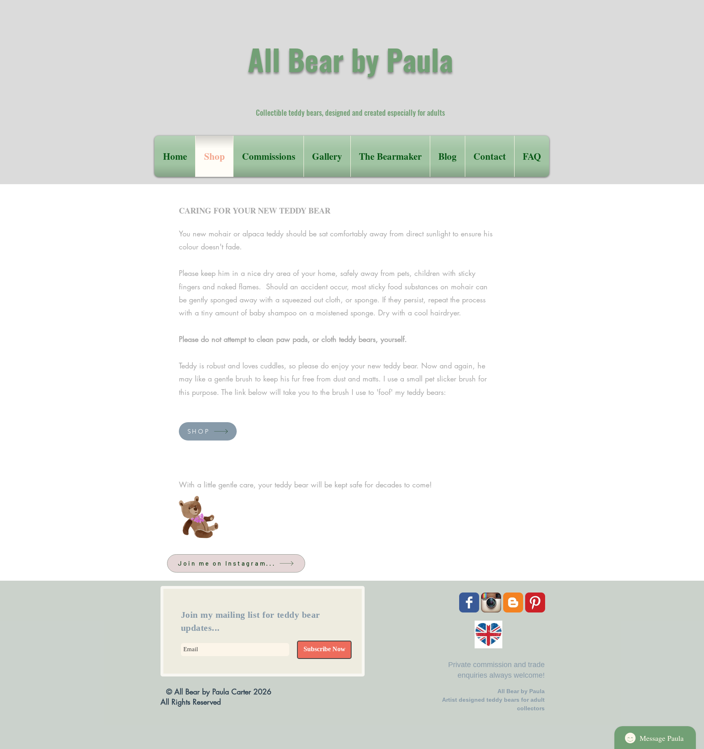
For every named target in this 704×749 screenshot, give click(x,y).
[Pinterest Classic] (535, 602)
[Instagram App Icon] (491, 602)
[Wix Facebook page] (469, 602)
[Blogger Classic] (513, 602)
